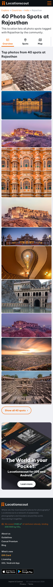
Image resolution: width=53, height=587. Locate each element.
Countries (17, 10)
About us (5, 533)
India (26, 10)
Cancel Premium (9, 541)
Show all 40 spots (15, 410)
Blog (3, 545)
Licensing (6, 559)
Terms (30, 584)
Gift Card (6, 555)
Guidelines (6, 537)
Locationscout (15, 3)
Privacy (23, 584)
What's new (7, 551)
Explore (5, 10)
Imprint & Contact (16, 582)
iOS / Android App (10, 563)
